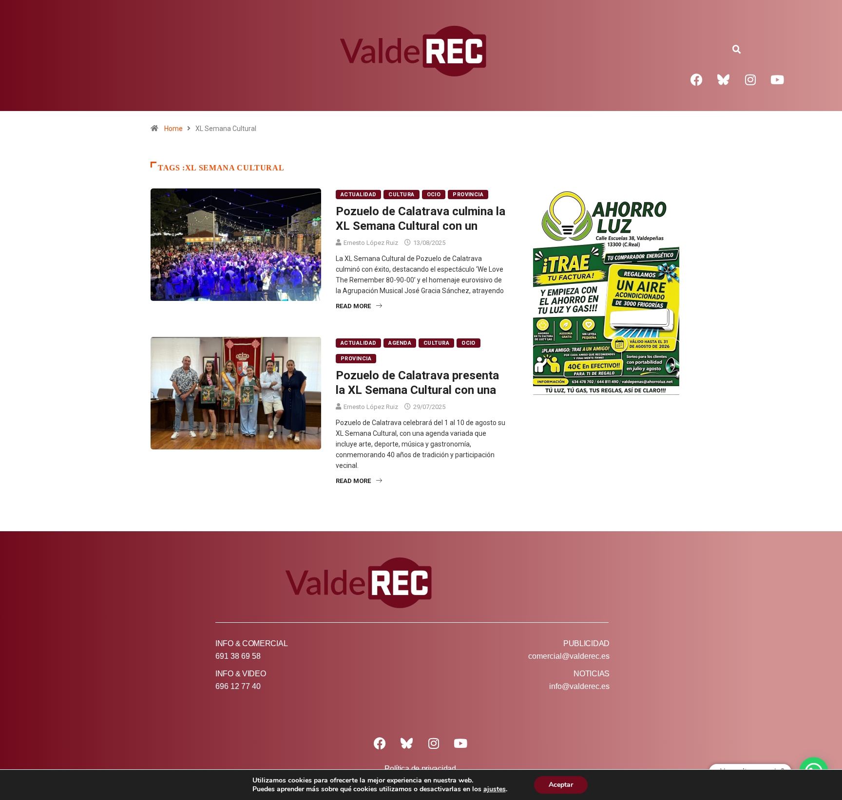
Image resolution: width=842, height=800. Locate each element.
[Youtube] (777, 79)
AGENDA (399, 343)
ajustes (494, 789)
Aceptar (561, 784)
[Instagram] (750, 79)
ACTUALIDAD (358, 194)
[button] (737, 49)
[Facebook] (697, 79)
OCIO (434, 194)
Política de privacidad (420, 768)
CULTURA (401, 194)
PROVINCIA (468, 194)
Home (173, 128)
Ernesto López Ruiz (371, 242)
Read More (353, 306)
